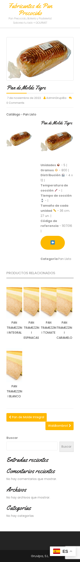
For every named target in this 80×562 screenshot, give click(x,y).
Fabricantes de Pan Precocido (30, 9)
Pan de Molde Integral (27, 417)
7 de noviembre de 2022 (24, 98)
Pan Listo (29, 114)
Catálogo (13, 114)
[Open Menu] (73, 9)
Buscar (12, 438)
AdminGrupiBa (56, 98)
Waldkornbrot (58, 426)
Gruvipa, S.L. (40, 556)
